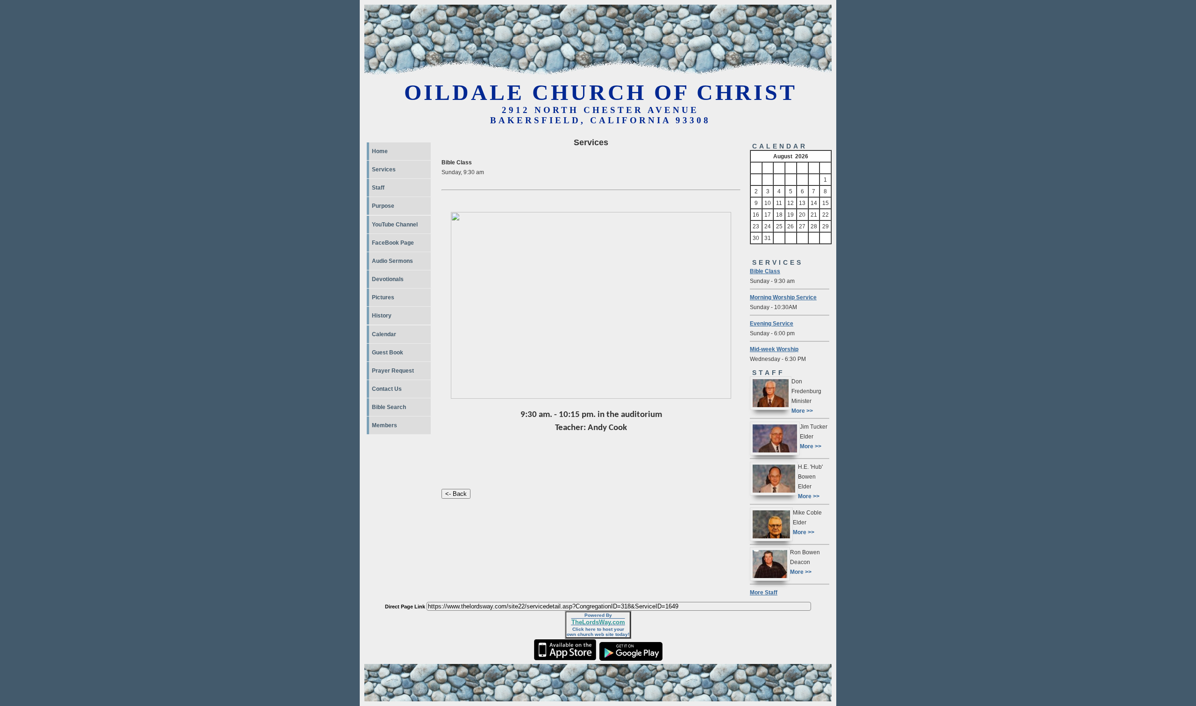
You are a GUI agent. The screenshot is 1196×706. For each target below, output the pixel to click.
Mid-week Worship (774, 349)
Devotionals (388, 279)
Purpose (383, 206)
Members (384, 425)
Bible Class (765, 271)
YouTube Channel (395, 224)
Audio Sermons (392, 261)
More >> (802, 411)
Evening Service (771, 323)
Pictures (383, 297)
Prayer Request (393, 370)
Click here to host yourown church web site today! (598, 632)
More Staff (763, 592)
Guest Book (387, 352)
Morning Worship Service (783, 297)
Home (380, 151)
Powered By (598, 615)
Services (384, 169)
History (382, 315)
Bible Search (389, 407)
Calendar (384, 334)
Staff (378, 187)
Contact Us (387, 389)
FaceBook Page (393, 243)
